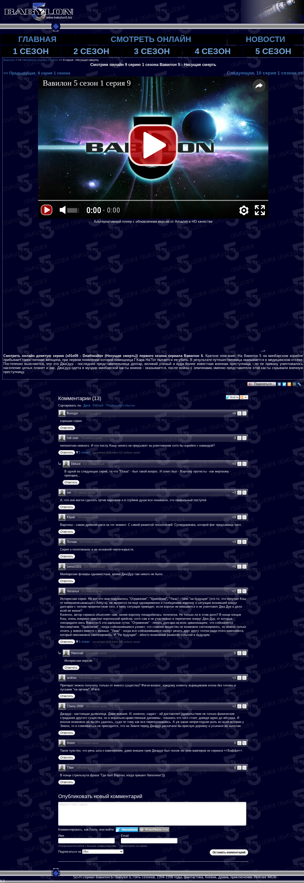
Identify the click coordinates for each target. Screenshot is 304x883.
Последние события (120, 405)
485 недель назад (96, 706)
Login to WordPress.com (154, 829)
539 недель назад (89, 677)
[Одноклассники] (289, 384)
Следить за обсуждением (244, 397)
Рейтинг (98, 405)
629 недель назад (94, 566)
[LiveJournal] (299, 384)
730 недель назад (87, 517)
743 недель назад (91, 438)
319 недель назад (88, 743)
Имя (61, 835)
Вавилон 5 (10, 60)
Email (125, 835)
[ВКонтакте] (279, 384)
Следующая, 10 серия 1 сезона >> (265, 72)
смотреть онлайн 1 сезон (40, 60)
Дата (86, 405)
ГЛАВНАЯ (37, 39)
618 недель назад (91, 591)
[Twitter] (284, 384)
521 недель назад (93, 463)
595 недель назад (96, 653)
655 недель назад (89, 542)
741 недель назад (84, 492)
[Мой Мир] (294, 384)
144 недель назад (86, 767)
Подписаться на (70, 851)
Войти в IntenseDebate (127, 829)
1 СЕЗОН (31, 51)
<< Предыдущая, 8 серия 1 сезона (36, 73)
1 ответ (85, 452)
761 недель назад (90, 413)
